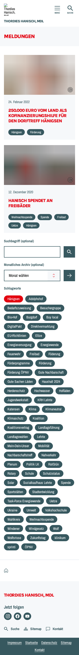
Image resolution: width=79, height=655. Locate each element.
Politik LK (32, 464)
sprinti (11, 546)
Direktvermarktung (42, 326)
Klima (32, 409)
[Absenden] (69, 275)
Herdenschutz (16, 390)
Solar (10, 482)
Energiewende (50, 344)
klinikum (60, 537)
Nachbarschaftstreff (19, 455)
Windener (13, 528)
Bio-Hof (12, 317)
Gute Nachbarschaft (51, 372)
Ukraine (12, 510)
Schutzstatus (51, 473)
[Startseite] (7, 570)
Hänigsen (13, 298)
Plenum (12, 464)
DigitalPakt (14, 326)
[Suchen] (69, 252)
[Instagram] (8, 616)
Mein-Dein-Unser (18, 445)
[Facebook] (18, 616)
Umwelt (31, 510)
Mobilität (43, 445)
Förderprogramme (18, 363)
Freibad (34, 353)
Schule (29, 473)
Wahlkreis (13, 519)
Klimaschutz (15, 418)
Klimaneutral (53, 409)
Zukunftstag (37, 537)
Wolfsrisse (14, 537)
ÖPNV (29, 546)
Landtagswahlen (17, 436)
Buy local (52, 317)
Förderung (45, 363)
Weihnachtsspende (41, 519)
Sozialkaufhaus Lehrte (37, 482)
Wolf (56, 528)
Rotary (11, 473)
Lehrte (41, 436)
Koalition (38, 418)
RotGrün (53, 464)
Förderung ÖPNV (18, 372)
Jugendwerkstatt (17, 399)
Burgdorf (31, 317)
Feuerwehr (13, 353)
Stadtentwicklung (43, 491)
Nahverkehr (48, 455)
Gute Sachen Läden (20, 381)
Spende (66, 482)
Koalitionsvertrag (18, 427)
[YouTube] (27, 616)
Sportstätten (15, 491)
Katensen (13, 409)
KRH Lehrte (45, 399)
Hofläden (64, 390)
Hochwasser (42, 390)
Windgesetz (36, 528)
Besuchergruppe (50, 308)
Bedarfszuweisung (19, 308)
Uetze (53, 501)
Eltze (38, 335)
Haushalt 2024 (51, 381)
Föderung (54, 353)
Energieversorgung (19, 344)
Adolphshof (36, 298)
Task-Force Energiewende (23, 501)
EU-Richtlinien (16, 335)
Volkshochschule (56, 510)
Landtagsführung (48, 427)
